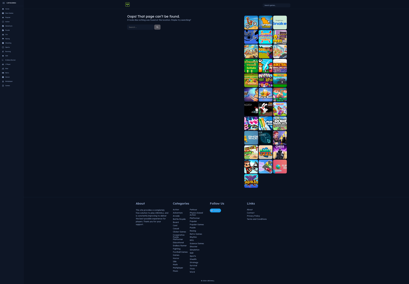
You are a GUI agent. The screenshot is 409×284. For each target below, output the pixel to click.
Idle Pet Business (280, 56)
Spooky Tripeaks (265, 85)
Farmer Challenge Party (265, 70)
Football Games (180, 252)
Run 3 (251, 42)
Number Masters (265, 42)
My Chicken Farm (251, 157)
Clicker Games (179, 232)
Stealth (193, 259)
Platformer (195, 218)
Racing (193, 231)
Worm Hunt (265, 99)
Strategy (194, 262)
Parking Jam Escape (265, 171)
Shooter (193, 246)
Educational (178, 242)
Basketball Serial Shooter (280, 70)
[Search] (157, 27)
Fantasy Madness (265, 114)
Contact (250, 213)
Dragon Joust (251, 186)
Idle (174, 261)
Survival (193, 265)
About (250, 209)
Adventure (178, 213)
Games (176, 255)
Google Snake (279, 27)
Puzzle (193, 227)
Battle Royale (179, 219)
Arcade (176, 216)
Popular (193, 221)
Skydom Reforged (251, 128)
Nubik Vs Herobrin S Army (280, 99)
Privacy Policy (253, 216)
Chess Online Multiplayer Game (280, 156)
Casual (176, 228)
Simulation (194, 250)
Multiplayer (178, 268)
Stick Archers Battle (251, 171)
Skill (191, 253)
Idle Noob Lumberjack (265, 55)
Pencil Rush (265, 128)
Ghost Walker (251, 143)
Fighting (176, 249)
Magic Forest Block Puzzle (251, 84)
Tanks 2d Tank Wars (280, 84)
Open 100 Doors (280, 42)
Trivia (192, 268)
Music (175, 271)
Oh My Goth (280, 143)
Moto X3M (251, 27)
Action (176, 209)
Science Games (197, 243)
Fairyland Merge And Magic (280, 113)
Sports (193, 256)
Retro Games (196, 234)
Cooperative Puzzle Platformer (178, 237)
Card (175, 225)
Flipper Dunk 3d (280, 171)
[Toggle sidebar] (3, 3)
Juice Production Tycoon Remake (251, 70)
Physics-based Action (196, 214)
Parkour (193, 209)
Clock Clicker (265, 143)
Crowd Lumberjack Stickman (280, 127)
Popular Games (197, 224)
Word (192, 272)
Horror (176, 258)
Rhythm (193, 237)
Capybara (265, 27)
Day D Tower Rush (251, 56)
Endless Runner (180, 245)
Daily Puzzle (265, 157)
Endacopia (251, 114)
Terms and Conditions (257, 219)
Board (176, 222)
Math (175, 264)
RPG (192, 240)
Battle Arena (251, 99)
